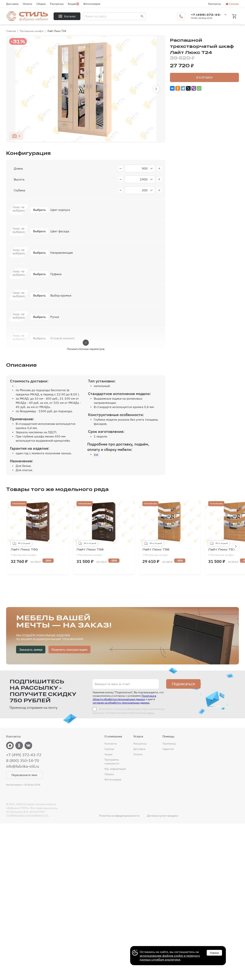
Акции (72, 4)
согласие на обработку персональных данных (121, 702)
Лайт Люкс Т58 (155, 552)
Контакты (214, 4)
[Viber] (193, 88)
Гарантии (168, 749)
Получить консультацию (69, 649)
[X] (188, 88)
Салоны (234, 4)
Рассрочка (57, 4)
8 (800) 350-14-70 (22, 760)
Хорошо (214, 952)
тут (96, 454)
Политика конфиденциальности (119, 815)
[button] (156, 89)
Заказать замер (30, 649)
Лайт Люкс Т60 (24, 552)
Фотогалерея (91, 4)
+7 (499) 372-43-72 (23, 754)
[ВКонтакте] (172, 88)
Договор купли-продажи (162, 815)
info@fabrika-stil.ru (22, 766)
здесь (150, 713)
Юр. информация (115, 769)
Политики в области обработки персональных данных (124, 697)
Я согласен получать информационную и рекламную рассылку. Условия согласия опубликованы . (129, 711)
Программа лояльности (112, 761)
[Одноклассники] (177, 88)
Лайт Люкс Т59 (90, 552)
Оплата (27, 4)
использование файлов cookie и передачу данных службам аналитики (170, 957)
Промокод (169, 743)
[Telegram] (183, 88)
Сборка (41, 4)
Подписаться (183, 684)
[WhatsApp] (199, 88)
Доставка (12, 4)
